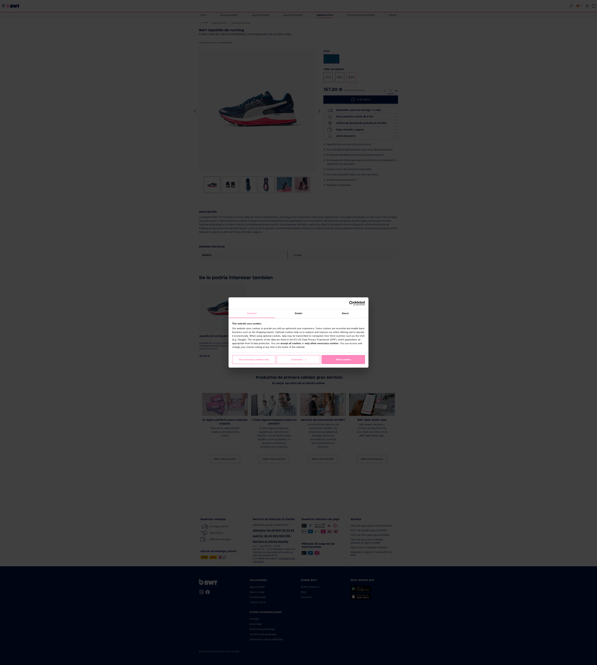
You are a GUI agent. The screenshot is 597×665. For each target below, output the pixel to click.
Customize (297, 359)
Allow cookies (343, 359)
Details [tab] (298, 313)
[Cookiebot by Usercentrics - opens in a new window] (351, 303)
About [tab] (345, 313)
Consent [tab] (252, 313)
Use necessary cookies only (254, 359)
